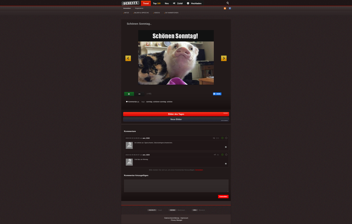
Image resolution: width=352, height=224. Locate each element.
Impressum (184, 218)
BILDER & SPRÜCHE (141, 13)
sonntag (149, 102)
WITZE (126, 13)
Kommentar (133, 102)
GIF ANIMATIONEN (171, 13)
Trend (146, 3)
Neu (167, 3)
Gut (129, 94)
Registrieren (139, 8)
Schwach (139, 94)
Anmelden (127, 8)
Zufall (180, 3)
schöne (169, 102)
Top (156, 3)
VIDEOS (157, 13)
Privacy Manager (176, 220)
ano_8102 (146, 138)
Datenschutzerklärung (171, 218)
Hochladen (196, 3)
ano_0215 (146, 155)
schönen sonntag (159, 102)
